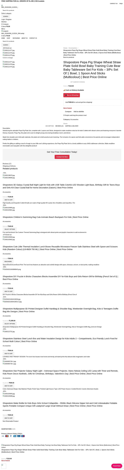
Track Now (116, 466)
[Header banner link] (62, 235)
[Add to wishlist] (8, 465)
